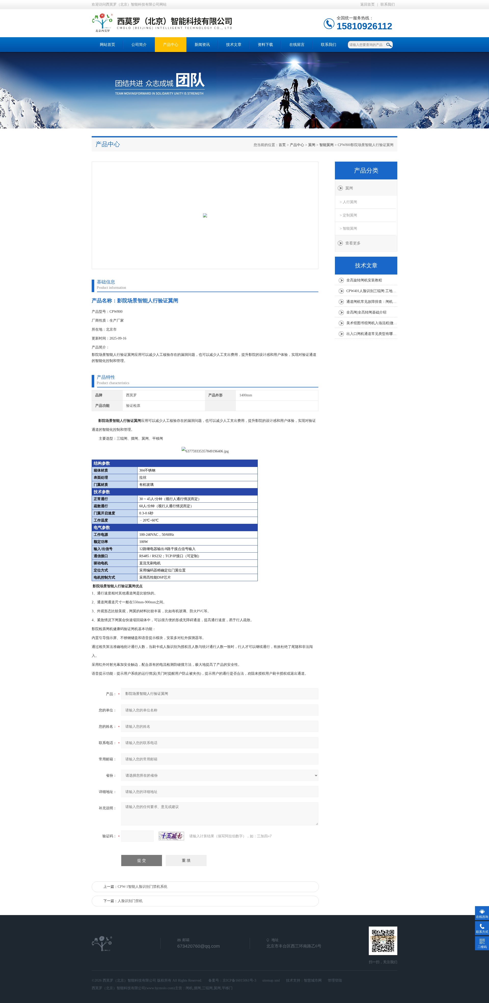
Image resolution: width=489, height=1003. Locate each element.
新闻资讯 (202, 45)
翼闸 (311, 145)
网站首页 (107, 45)
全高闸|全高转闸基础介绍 (366, 312)
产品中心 (170, 45)
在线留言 (297, 45)
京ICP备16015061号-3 (239, 980)
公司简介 (139, 45)
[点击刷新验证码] (171, 836)
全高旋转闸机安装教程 (364, 280)
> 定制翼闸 (348, 215)
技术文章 (233, 45)
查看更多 (353, 243)
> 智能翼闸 (348, 228)
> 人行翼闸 (348, 202)
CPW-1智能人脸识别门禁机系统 (142, 887)
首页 (282, 145)
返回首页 (367, 4)
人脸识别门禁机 (130, 901)
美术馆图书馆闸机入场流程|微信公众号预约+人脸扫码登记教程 (371, 323)
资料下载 (265, 45)
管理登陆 (335, 980)
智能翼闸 (326, 145)
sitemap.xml (271, 980)
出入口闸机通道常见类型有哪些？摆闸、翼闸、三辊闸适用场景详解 (371, 334)
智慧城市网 (313, 980)
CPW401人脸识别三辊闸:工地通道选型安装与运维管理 (371, 291)
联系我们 (388, 4)
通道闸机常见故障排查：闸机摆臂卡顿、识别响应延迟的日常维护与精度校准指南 (371, 302)
